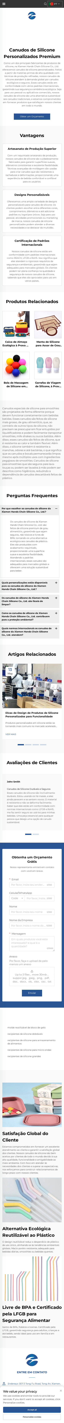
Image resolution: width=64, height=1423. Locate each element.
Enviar (32, 992)
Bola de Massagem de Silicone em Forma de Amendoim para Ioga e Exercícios (16, 384)
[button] (21, 744)
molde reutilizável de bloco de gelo (26, 1027)
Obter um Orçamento (32, 116)
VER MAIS (10, 734)
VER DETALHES (16, 324)
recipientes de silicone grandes (24, 1056)
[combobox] (17, 898)
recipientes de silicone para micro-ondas (29, 1050)
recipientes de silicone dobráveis (25, 1034)
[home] (32, 15)
